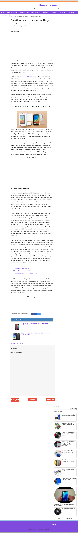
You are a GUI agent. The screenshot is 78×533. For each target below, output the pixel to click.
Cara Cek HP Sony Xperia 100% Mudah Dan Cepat (69, 414)
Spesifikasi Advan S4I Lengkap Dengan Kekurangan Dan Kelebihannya (68, 443)
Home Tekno (48, 5)
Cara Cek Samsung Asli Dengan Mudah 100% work (68, 434)
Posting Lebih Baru (15, 400)
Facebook (34, 313)
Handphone (4, 15)
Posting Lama (50, 399)
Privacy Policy (36, 529)
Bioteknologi (24, 12)
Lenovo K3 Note (27, 76)
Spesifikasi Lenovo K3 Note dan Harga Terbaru (30, 21)
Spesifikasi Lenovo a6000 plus (23, 271)
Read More (26, 325)
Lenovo (16, 16)
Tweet (39, 313)
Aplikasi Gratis (35, 12)
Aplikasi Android (12, 12)
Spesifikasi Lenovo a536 (21, 268)
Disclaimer (41, 529)
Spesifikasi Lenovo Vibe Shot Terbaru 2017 (35, 323)
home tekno (14, 343)
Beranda (32, 399)
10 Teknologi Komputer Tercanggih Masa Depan (68, 509)
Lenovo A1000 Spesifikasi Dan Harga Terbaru (36, 333)
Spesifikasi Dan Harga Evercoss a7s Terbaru (68, 451)
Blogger (69, 518)
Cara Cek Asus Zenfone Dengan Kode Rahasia (68, 460)
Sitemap (31, 529)
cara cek (54, 12)
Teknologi (62, 12)
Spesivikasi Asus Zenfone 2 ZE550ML (25, 273)
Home (2, 12)
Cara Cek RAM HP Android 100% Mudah (68, 424)
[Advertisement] (32, 46)
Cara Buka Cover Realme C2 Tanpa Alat (69, 479)
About (47, 529)
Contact (44, 529)
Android (45, 12)
